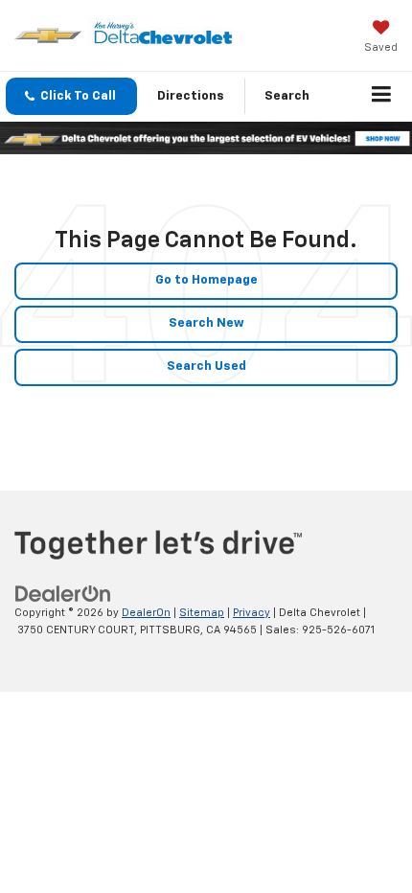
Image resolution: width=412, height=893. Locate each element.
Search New (206, 323)
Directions (190, 96)
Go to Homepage (206, 280)
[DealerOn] (63, 593)
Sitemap (201, 612)
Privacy (251, 612)
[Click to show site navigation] (382, 97)
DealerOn (146, 612)
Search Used (206, 366)
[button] (71, 96)
